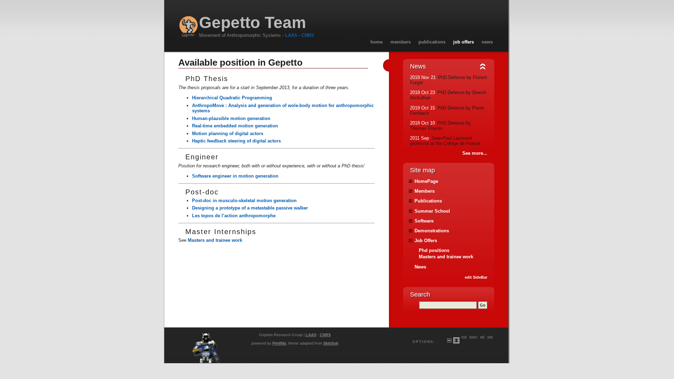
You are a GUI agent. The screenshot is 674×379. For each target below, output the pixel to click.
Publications (431, 42)
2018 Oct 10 (422, 123)
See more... (474, 153)
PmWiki (279, 343)
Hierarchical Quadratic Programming (232, 97)
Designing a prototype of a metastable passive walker (250, 208)
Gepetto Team (252, 22)
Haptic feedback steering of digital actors (236, 141)
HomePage (426, 181)
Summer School (432, 211)
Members (400, 42)
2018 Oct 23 (422, 92)
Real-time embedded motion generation (235, 125)
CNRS (308, 35)
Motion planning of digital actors (227, 133)
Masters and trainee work (215, 240)
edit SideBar (476, 277)
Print (464, 336)
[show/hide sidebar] (383, 66)
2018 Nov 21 (423, 77)
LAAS (291, 35)
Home (376, 42)
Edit (482, 336)
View (490, 336)
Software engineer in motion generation (235, 176)
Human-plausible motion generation (231, 118)
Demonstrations (432, 230)
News (487, 42)
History (473, 336)
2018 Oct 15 (422, 108)
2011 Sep (419, 138)
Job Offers (463, 42)
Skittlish (330, 343)
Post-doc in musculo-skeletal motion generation (244, 200)
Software (424, 221)
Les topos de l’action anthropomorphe (234, 215)
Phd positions (434, 250)
